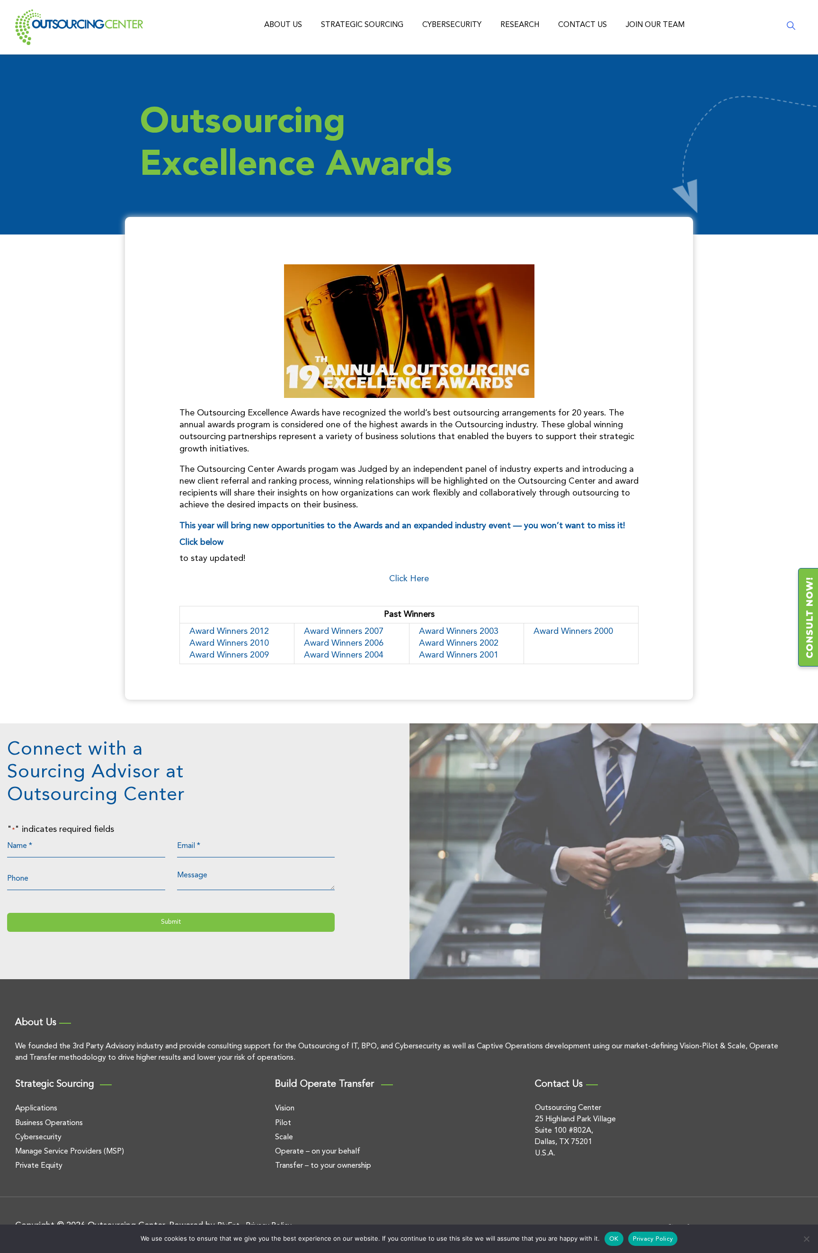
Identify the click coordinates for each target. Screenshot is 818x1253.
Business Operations (49, 1123)
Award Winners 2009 (229, 655)
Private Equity (38, 1166)
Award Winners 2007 (343, 631)
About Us (283, 25)
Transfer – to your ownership (323, 1166)
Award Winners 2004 (343, 655)
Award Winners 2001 (458, 655)
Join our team (655, 25)
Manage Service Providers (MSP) (69, 1151)
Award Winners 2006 (343, 643)
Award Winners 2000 (573, 631)
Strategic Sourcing (362, 25)
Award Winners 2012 (229, 631)
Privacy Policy (653, 1239)
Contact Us (582, 25)
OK (614, 1239)
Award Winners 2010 (229, 643)
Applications (36, 1108)
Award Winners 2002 (458, 643)
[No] (806, 1239)
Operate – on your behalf (317, 1151)
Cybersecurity (451, 25)
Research (519, 25)
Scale (284, 1137)
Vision (284, 1108)
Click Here (409, 579)
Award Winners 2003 (458, 631)
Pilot (283, 1123)
